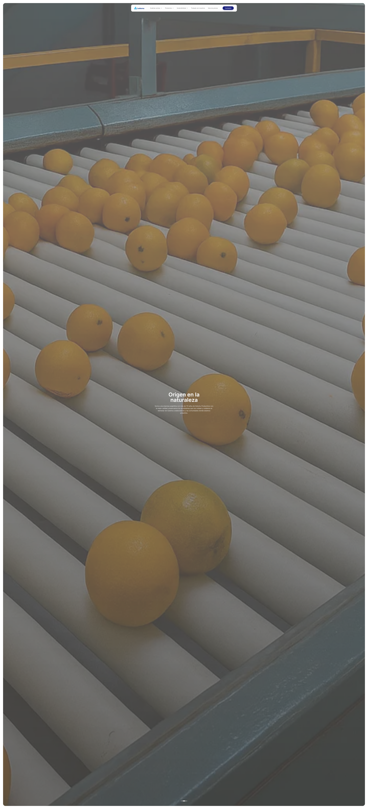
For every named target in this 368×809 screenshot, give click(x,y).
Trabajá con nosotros (198, 8)
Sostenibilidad (181, 8)
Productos (168, 8)
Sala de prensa (213, 8)
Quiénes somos (155, 8)
